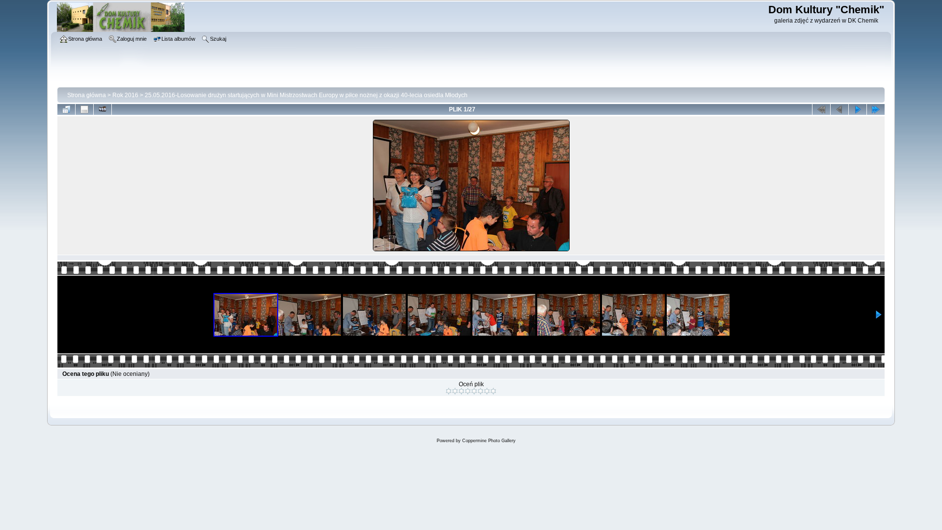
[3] (461, 391)
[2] (455, 391)
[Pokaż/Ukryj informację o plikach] (84, 109)
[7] (487, 391)
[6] (480, 391)
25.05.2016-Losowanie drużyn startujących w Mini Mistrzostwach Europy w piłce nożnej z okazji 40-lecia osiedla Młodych (306, 95)
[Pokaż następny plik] (857, 109)
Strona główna (86, 95)
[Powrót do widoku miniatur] (66, 109)
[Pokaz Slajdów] (102, 109)
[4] (468, 391)
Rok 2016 (125, 95)
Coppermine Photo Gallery (489, 440)
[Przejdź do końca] (876, 109)
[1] (448, 391)
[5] (474, 391)
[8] (493, 391)
